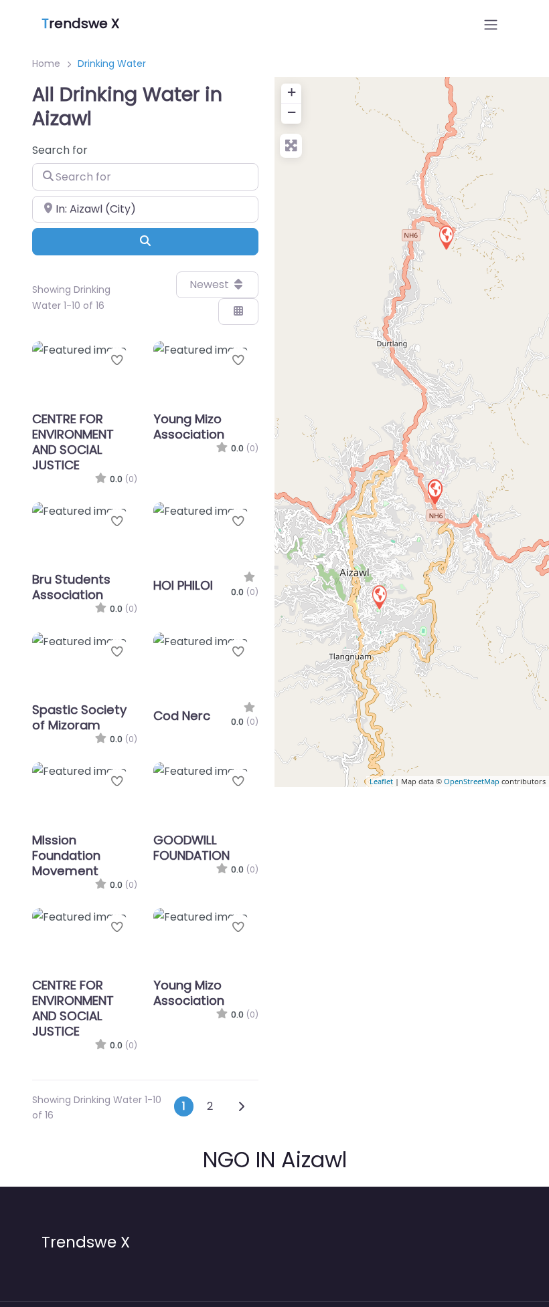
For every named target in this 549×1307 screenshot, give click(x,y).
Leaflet (381, 781)
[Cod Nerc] (379, 597)
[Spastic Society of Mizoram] (446, 237)
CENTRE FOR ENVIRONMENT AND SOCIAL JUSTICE (73, 442)
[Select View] (238, 311)
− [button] (291, 112)
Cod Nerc (181, 715)
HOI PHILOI (183, 585)
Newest (210, 284)
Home (46, 63)
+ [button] (291, 92)
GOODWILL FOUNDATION (191, 847)
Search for (60, 150)
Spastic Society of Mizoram (79, 717)
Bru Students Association (71, 587)
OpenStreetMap (471, 781)
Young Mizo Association (188, 426)
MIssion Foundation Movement (66, 855)
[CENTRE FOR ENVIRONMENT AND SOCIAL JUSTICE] (434, 491)
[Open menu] (490, 25)
